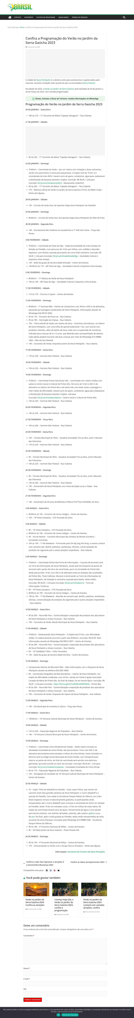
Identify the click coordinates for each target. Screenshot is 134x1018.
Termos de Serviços (80, 17)
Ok (58, 1015)
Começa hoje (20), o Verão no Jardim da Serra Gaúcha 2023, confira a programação (63, 905)
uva (33, 816)
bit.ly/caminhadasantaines (49, 397)
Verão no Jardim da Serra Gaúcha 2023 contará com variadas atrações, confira (93, 903)
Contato (17, 17)
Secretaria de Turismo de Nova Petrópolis (86, 851)
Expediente (28, 17)
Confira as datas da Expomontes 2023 (87, 862)
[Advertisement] (65, 63)
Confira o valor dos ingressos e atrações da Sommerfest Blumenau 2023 (45, 863)
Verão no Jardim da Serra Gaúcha (59, 89)
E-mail (26, 979)
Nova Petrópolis (43, 80)
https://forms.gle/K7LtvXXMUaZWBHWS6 (71, 684)
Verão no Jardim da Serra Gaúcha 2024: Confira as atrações (35, 902)
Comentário (28, 936)
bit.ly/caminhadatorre (74, 583)
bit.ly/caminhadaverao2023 (50, 183)
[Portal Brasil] (9, 17)
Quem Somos (63, 17)
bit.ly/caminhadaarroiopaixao (51, 767)
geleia (91, 813)
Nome (26, 968)
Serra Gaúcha (89, 83)
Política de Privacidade (45, 17)
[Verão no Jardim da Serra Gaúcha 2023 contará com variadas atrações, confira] (94, 884)
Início (22, 27)
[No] (131, 1012)
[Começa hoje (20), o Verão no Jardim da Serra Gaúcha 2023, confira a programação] (65, 884)
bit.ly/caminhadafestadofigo (65, 256)
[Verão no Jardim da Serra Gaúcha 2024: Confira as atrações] (36, 884)
